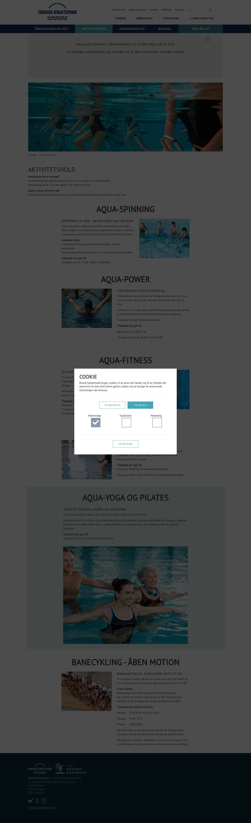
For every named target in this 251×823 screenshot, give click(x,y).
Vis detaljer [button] (125, 444)
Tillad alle (140, 405)
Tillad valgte (112, 405)
